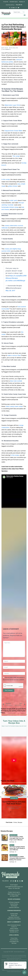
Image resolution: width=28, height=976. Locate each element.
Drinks (15, 822)
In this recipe (5, 179)
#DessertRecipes (12, 278)
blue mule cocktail (16, 381)
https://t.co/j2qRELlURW (18, 276)
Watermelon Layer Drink (12, 105)
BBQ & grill (14, 798)
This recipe (16, 156)
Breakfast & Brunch (13, 835)
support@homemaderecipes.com (14, 886)
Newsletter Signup (14, 1)
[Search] (23, 12)
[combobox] (18, 12)
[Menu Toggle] (25, 15)
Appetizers (12, 845)
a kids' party (13, 200)
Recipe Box (5, 1)
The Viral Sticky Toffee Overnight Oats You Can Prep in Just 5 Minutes (16, 838)
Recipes (20, 822)
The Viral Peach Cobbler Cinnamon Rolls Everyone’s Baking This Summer (17, 858)
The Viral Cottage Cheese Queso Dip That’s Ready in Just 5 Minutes (17, 848)
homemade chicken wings (9, 207)
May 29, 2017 (10, 290)
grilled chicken (12, 186)
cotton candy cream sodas (14, 406)
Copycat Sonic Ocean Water (13, 130)
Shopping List (22, 1)
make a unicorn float (14, 355)
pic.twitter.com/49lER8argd (15, 280)
